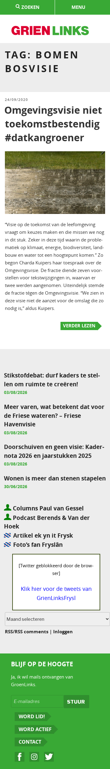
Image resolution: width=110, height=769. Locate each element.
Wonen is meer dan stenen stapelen (55, 478)
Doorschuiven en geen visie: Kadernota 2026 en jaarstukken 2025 (54, 451)
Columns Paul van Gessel (47, 508)
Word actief (35, 729)
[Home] (50, 31)
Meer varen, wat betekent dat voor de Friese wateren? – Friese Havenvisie (54, 416)
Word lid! (32, 716)
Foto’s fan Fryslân (38, 544)
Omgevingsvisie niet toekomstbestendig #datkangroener (53, 123)
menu (78, 7)
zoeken (29, 7)
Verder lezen (79, 325)
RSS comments (31, 631)
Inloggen (63, 631)
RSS (9, 631)
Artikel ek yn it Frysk (43, 535)
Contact (30, 741)
